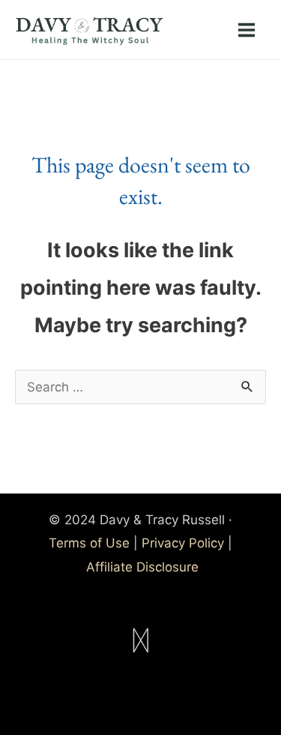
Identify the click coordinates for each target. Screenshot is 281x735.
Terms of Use (89, 543)
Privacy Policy (183, 543)
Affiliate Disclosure (142, 567)
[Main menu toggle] (247, 30)
